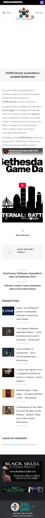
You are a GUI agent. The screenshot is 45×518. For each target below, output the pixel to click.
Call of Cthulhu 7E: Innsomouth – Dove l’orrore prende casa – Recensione (27, 355)
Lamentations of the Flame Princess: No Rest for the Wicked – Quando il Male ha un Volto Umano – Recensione (29, 414)
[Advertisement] (22, 44)
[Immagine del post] (8, 311)
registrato (14, 444)
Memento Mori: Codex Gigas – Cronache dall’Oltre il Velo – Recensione (29, 394)
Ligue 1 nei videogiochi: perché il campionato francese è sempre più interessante (27, 313)
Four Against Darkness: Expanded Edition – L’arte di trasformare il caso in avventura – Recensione (28, 334)
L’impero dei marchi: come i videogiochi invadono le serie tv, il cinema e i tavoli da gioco (29, 375)
